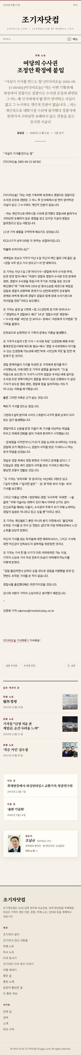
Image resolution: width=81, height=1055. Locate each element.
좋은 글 (7, 976)
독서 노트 (8, 952)
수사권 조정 (29, 665)
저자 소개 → (31, 850)
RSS (75, 4)
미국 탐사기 (10, 958)
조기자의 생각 (11, 934)
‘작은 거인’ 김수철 (15, 750)
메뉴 (75, 39)
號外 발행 (10, 702)
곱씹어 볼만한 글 (13, 987)
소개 (5, 1023)
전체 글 (7, 1011)
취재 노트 (40, 55)
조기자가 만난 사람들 (15, 940)
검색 (5, 1017)
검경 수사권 (11, 665)
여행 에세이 (10, 970)
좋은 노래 (8, 982)
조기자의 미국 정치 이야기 (18, 964)
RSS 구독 (8, 1029)
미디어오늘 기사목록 (15, 640)
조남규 (20, 133)
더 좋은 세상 (10, 993)
